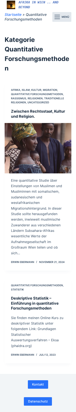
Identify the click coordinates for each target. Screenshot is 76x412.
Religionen (35, 98)
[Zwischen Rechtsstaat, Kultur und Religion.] (38, 148)
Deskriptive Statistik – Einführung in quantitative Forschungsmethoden (35, 303)
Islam (26, 89)
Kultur (36, 89)
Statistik (17, 289)
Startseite (13, 14)
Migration (50, 89)
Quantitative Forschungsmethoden (37, 94)
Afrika (15, 89)
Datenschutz (38, 401)
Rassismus (18, 98)
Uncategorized (38, 102)
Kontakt (38, 384)
